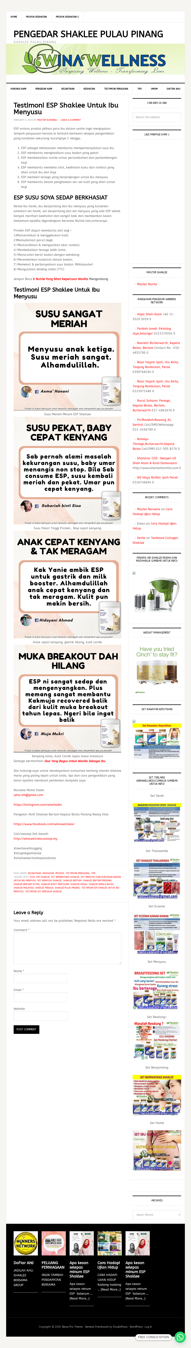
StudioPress (120, 1326)
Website (19, 1009)
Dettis (141, 538)
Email (19, 990)
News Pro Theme (72, 1326)
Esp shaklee (43, 877)
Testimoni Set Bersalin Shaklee (43, 891)
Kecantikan (34, 873)
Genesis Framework (97, 1326)
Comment (21, 930)
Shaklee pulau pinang (67, 887)
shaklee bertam (72, 880)
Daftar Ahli (24, 1263)
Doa (32, 877)
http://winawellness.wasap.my (35, 838)
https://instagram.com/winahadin (38, 804)
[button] (180, 1337)
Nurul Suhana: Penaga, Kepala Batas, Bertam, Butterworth (152, 405)
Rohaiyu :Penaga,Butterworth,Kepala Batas (153, 444)
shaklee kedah (79, 884)
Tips (93, 873)
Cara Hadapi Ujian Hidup (109, 1265)
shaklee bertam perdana (97, 880)
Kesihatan (48, 873)
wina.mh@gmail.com (28, 795)
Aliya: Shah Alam (149, 314)
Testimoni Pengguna (77, 873)
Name (19, 971)
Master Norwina (148, 509)
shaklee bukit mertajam (55, 884)
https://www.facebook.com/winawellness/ (44, 824)
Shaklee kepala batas (101, 884)
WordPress (136, 1326)
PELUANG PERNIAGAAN (53, 1265)
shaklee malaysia (24, 887)
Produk (59, 873)
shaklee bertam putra (27, 884)
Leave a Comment (71, 120)
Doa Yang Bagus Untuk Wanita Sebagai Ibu (74, 761)
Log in (148, 1326)
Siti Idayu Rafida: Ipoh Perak (157, 477)
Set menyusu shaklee (49, 880)
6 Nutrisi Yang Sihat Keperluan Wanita (60, 279)
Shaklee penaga (44, 887)
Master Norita (147, 284)
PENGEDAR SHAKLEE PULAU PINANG (88, 34)
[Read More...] (79, 1298)
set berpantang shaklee (65, 877)
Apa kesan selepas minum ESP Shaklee (80, 1269)
